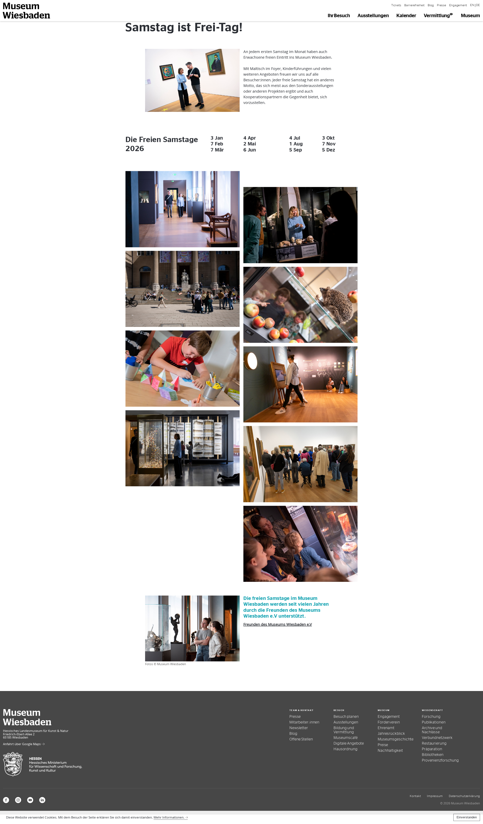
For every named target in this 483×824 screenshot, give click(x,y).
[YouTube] (30, 800)
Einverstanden (467, 817)
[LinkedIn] (42, 800)
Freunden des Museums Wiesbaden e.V (277, 624)
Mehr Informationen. (169, 817)
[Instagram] (18, 800)
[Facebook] (6, 800)
